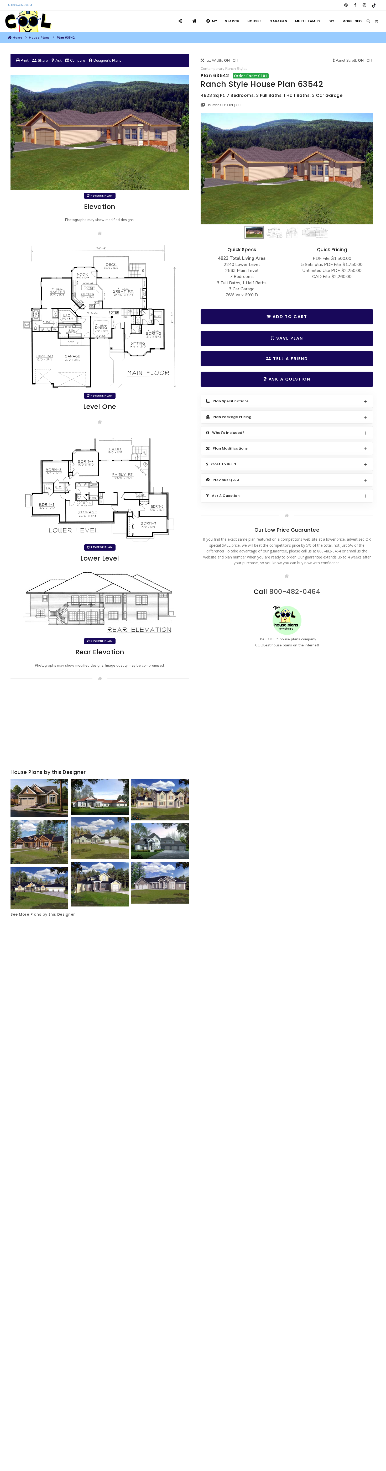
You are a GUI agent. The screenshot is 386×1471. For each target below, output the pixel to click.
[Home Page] (195, 21)
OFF (236, 60)
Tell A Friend (290, 359)
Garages (278, 21)
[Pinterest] (346, 5)
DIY (331, 21)
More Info (352, 21)
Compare (77, 60)
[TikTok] (373, 5)
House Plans (39, 37)
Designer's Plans (106, 60)
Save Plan (289, 338)
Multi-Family (308, 21)
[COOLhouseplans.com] (28, 21)
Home (17, 37)
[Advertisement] (100, 726)
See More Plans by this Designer (43, 914)
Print (24, 60)
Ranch (230, 68)
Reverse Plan (101, 196)
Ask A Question (288, 379)
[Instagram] (364, 5)
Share (42, 60)
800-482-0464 (21, 5)
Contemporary (212, 68)
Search (232, 21)
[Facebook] (355, 5)
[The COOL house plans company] (287, 620)
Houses (254, 21)
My (214, 21)
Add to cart (289, 317)
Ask (58, 60)
